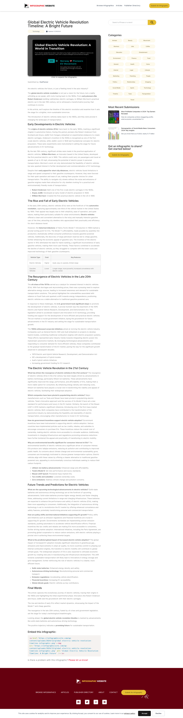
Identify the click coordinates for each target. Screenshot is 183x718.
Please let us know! (78, 660)
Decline (158, 713)
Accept (144, 713)
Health (132, 64)
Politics (115, 82)
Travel (132, 99)
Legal (131, 70)
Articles (119, 5)
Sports (132, 88)
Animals (114, 40)
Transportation (146, 94)
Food (148, 58)
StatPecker (44, 82)
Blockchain (146, 40)
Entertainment (143, 52)
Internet (116, 70)
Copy (98, 637)
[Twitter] (87, 702)
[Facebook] (78, 702)
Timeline (115, 94)
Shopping (148, 82)
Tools (130, 94)
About (101, 692)
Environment (117, 58)
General (116, 64)
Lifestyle (147, 70)
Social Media (116, 88)
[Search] (152, 22)
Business (116, 46)
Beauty (130, 40)
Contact (113, 692)
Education (119, 52)
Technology (36, 31)
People (148, 76)
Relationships (131, 82)
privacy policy (129, 713)
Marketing (116, 76)
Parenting (133, 76)
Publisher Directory (132, 5)
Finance (134, 58)
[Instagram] (96, 702)
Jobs (132, 46)
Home (148, 64)
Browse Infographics (105, 5)
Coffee (148, 46)
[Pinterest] (104, 702)
